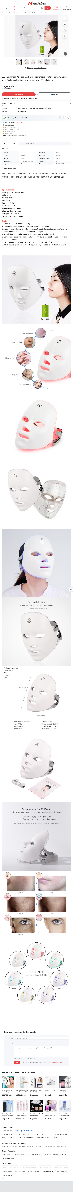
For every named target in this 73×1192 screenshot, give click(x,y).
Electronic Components (60, 1134)
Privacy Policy (63, 1185)
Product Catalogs (27, 1131)
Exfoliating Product (8, 1158)
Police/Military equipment (26, 1137)
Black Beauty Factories (61, 1167)
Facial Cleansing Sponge (51, 1154)
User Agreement (46, 1185)
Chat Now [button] (55, 94)
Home (3, 13)
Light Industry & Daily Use (13, 13)
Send (17, 1062)
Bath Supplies (7, 1154)
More (3, 1179)
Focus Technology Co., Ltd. (24, 1185)
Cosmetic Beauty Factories (10, 1167)
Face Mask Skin (7, 1171)
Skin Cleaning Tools (43, 13)
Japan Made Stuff (7, 1134)
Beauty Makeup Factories (29, 1167)
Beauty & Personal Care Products (29, 13)
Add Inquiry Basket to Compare (36, 68)
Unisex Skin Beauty (33, 1171)
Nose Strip (64, 1154)
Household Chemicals (20, 1154)
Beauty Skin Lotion (62, 1171)
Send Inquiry (19, 94)
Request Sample (33, 98)
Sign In (4, 135)
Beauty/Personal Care (42, 1137)
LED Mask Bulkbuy (8, 1175)
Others (56, 1137)
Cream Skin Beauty (47, 1171)
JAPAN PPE (39, 1134)
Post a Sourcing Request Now (53, 1063)
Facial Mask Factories (46, 1167)
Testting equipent (24, 1134)
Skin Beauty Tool (20, 1171)
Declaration (55, 1185)
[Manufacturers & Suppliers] (36, 3)
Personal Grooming (35, 1154)
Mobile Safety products (8, 1137)
